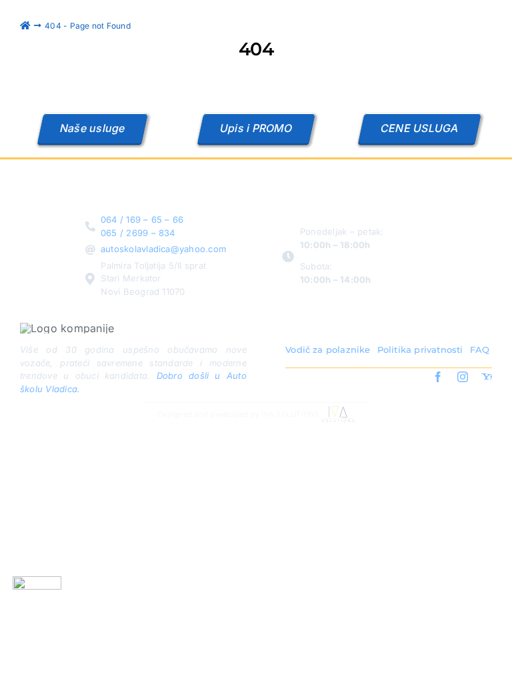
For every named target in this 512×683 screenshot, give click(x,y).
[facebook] (438, 377)
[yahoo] (486, 377)
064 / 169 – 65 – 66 (142, 219)
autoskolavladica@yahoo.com (163, 248)
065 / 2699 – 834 (138, 232)
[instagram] (462, 377)
